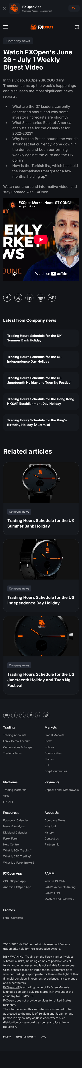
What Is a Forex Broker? (18, 862)
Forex (48, 741)
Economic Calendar (15, 820)
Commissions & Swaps (17, 747)
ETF (47, 765)
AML (43, 1036)
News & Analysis (14, 826)
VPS (6, 795)
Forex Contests (13, 917)
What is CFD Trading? (17, 856)
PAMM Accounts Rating (60, 887)
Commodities (53, 753)
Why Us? (50, 826)
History (49, 832)
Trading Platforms (14, 789)
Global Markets (54, 735)
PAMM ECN (52, 893)
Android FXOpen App (17, 887)
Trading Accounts (14, 735)
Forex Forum (11, 838)
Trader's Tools (12, 753)
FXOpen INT (11, 987)
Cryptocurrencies (56, 771)
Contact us (52, 838)
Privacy (7, 1036)
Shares (49, 759)
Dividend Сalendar (15, 832)
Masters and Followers (59, 899)
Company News (55, 820)
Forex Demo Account (16, 741)
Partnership (52, 844)
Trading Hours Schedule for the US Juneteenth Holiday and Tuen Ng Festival (39, 380)
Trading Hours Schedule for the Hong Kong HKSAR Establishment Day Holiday (40, 401)
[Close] (4, 8)
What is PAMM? (55, 881)
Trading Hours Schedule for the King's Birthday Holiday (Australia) (37, 422)
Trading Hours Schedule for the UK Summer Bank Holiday (34, 338)
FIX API (8, 801)
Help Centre (11, 844)
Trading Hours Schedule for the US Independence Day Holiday (34, 359)
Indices (49, 747)
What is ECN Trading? (17, 850)
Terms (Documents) (26, 1036)
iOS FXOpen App (14, 881)
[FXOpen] (42, 27)
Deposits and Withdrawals (62, 789)
